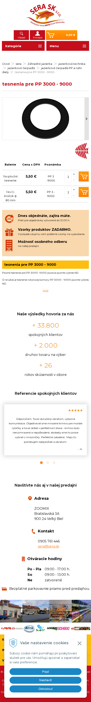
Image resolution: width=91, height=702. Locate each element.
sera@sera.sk (48, 546)
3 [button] (52, 463)
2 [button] (45, 463)
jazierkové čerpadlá (21, 68)
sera (18, 63)
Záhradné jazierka (40, 63)
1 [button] (39, 463)
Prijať (45, 671)
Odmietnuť (46, 689)
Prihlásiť (37, 37)
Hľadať (21, 37)
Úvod (6, 63)
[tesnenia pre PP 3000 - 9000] (45, 118)
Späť (45, 290)
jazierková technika (71, 63)
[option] (45, 430)
